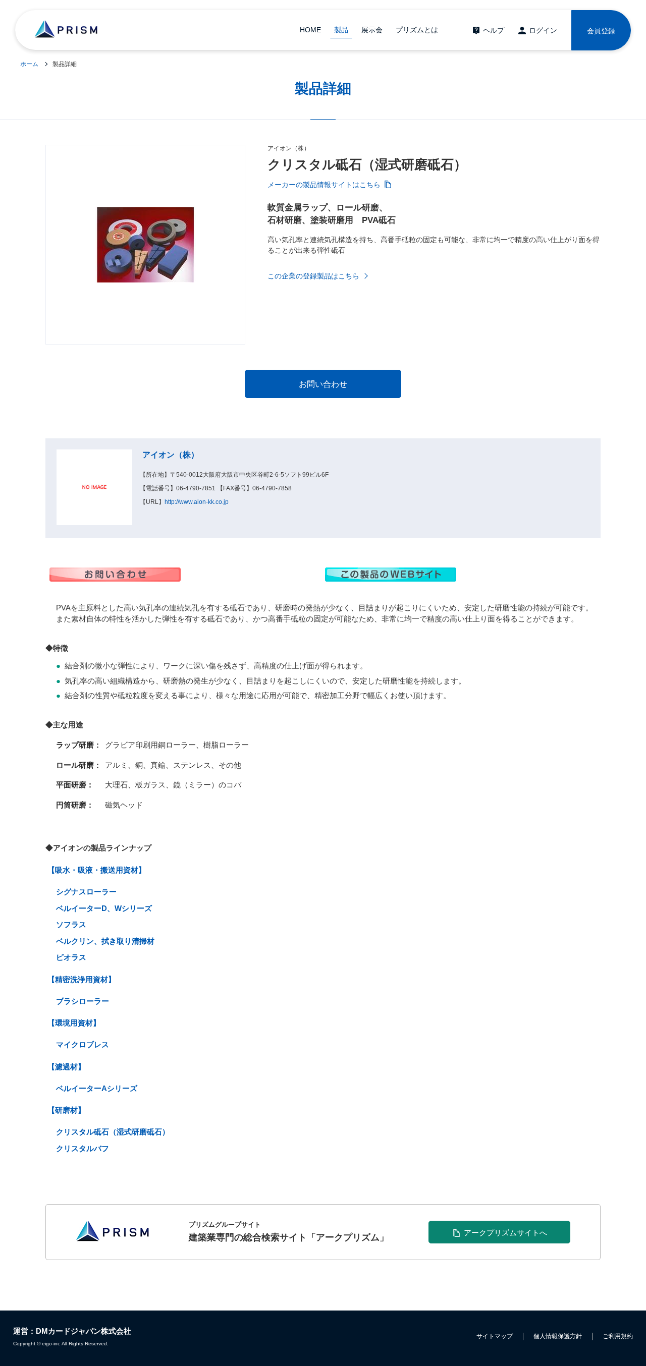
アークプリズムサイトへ (505, 1232)
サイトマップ (494, 1336)
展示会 (372, 30)
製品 (341, 30)
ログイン (543, 30)
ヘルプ (493, 30)
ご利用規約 (618, 1336)
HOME (310, 30)
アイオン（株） (170, 454)
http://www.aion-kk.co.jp (197, 501)
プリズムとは (417, 30)
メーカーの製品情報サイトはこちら (324, 185)
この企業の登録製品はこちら (313, 276)
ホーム (29, 64)
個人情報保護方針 (557, 1336)
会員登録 (601, 31)
